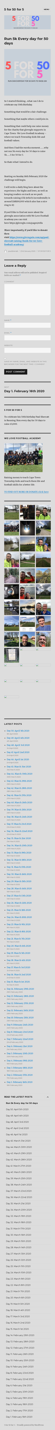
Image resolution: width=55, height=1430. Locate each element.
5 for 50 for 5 (14, 9)
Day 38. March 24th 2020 (19, 817)
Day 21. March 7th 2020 (18, 938)
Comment (9, 282)
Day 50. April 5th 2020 (18, 730)
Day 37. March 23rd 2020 (19, 824)
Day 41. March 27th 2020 (19, 795)
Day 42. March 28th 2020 (19, 788)
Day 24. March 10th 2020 (19, 917)
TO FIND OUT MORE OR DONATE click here (26, 492)
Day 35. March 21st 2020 (19, 838)
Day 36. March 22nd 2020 (19, 831)
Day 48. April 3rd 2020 (18, 745)
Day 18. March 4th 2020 (19, 960)
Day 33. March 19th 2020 (19, 852)
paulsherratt (13, 251)
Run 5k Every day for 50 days (22, 1103)
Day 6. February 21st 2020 (19, 1046)
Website (8, 345)
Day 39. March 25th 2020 (19, 809)
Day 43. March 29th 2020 (19, 781)
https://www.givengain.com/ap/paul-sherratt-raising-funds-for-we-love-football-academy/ (26, 241)
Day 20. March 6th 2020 (19, 946)
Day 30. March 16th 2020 (19, 874)
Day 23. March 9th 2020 (19, 924)
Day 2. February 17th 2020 (20, 1075)
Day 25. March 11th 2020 (19, 910)
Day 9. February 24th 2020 (20, 1024)
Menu (46, 9)
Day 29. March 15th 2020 (19, 881)
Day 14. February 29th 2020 (20, 989)
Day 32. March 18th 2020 (19, 860)
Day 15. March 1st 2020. (18, 981)
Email (8, 333)
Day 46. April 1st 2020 (18, 759)
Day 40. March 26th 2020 (19, 802)
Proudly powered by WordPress (30, 1425)
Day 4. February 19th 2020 (20, 1060)
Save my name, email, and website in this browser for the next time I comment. (25, 362)
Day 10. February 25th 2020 (20, 1017)
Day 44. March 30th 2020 (19, 773)
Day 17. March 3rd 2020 (18, 967)
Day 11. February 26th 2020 (20, 1010)
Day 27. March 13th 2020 (19, 895)
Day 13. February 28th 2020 (20, 996)
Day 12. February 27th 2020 (20, 1003)
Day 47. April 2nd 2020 (18, 752)
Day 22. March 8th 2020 (19, 931)
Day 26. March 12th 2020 (19, 903)
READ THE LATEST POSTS (18, 1097)
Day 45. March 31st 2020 (19, 766)
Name (7, 320)
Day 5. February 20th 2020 (20, 1053)
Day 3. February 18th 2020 (20, 1067)
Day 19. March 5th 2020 (18, 953)
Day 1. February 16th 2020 (19, 1082)
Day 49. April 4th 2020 (18, 738)
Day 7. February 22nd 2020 (20, 1039)
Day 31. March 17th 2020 (19, 867)
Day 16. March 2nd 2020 (19, 974)
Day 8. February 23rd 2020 (20, 1032)
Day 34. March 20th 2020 (19, 845)
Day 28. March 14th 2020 (19, 888)
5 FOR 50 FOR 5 (44, 251)
